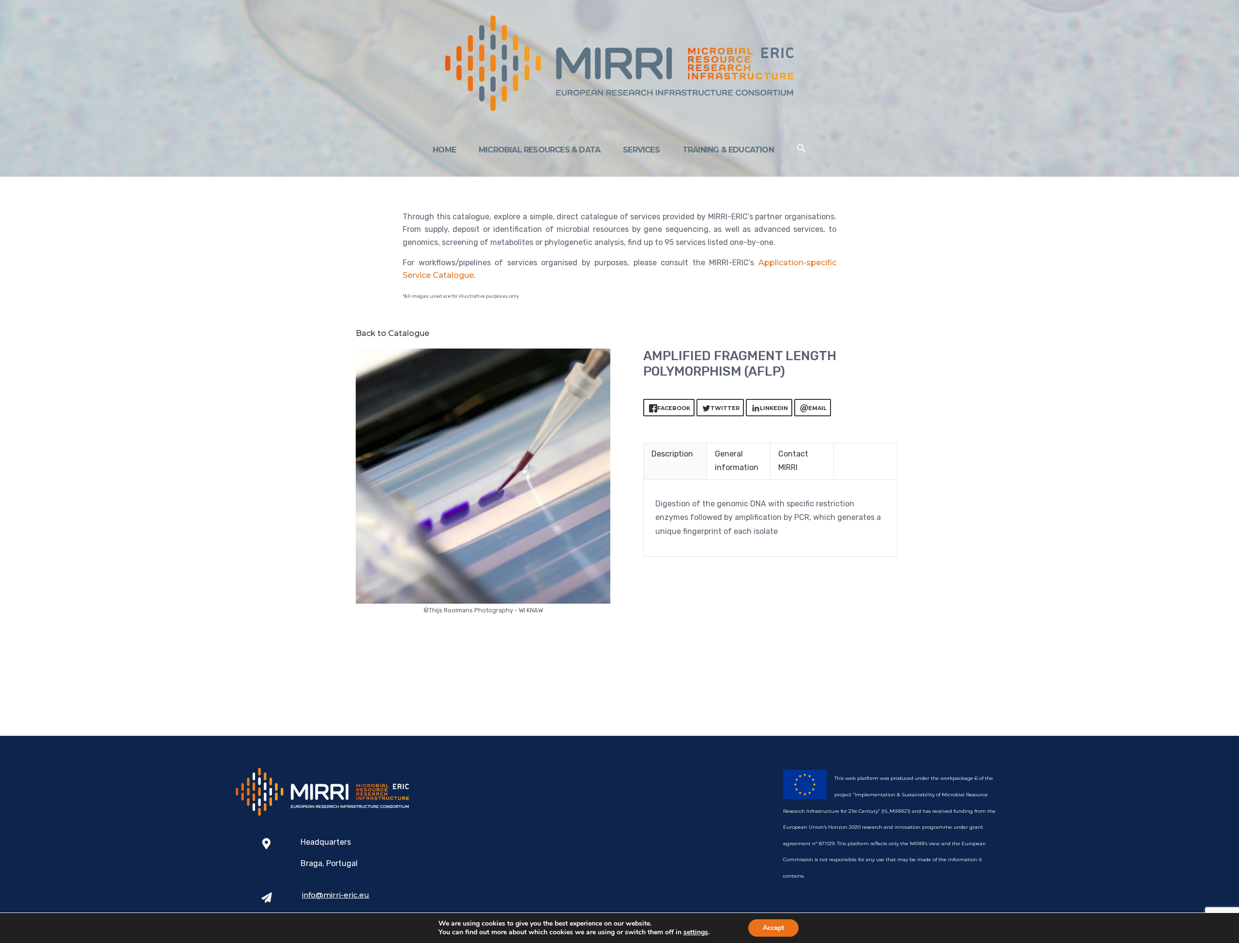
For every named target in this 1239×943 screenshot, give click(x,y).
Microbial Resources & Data (539, 149)
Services (641, 149)
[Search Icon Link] (801, 150)
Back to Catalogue (392, 333)
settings (695, 932)
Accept (773, 927)
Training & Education (728, 149)
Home (444, 149)
